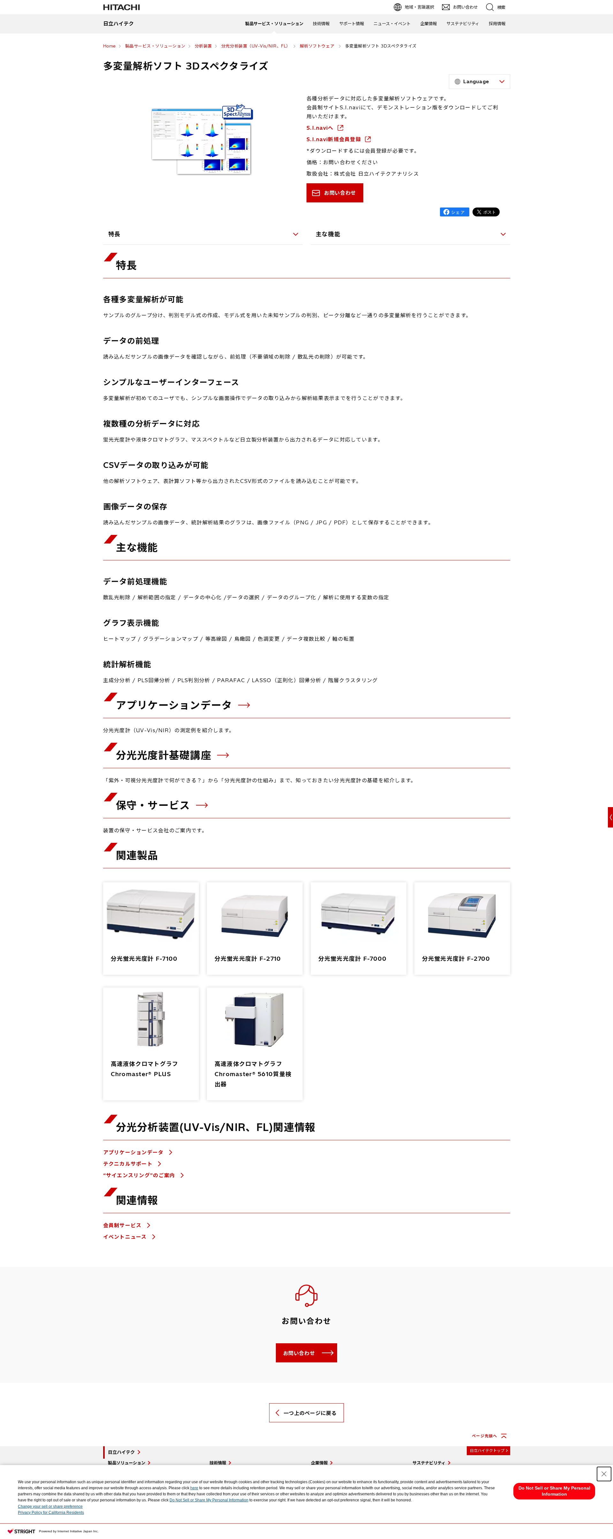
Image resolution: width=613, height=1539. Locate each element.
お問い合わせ (340, 193)
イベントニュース (126, 1237)
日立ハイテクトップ (487, 1450)
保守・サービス (154, 805)
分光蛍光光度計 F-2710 (248, 958)
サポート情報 (351, 23)
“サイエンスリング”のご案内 (140, 1175)
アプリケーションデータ (176, 705)
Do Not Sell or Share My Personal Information (209, 1500)
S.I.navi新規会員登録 (334, 139)
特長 (114, 234)
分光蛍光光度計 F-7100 (144, 958)
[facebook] (454, 212)
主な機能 (328, 234)
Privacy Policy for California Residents (51, 1512)
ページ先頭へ (484, 1435)
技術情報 (321, 23)
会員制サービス (123, 1225)
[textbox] (480, 81)
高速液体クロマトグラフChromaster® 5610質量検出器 (253, 1074)
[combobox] (479, 81)
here (194, 1488)
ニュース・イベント (392, 23)
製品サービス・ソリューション (274, 23)
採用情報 (497, 23)
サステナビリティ (462, 23)
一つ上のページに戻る (310, 1413)
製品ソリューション (126, 1462)
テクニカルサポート (129, 1164)
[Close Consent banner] (604, 1474)
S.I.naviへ (320, 128)
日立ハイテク (121, 1452)
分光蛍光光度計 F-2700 (456, 958)
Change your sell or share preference (50, 1506)
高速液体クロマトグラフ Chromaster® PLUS (144, 1069)
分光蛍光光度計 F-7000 (352, 958)
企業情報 (428, 23)
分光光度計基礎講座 (165, 755)
